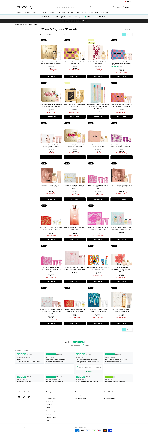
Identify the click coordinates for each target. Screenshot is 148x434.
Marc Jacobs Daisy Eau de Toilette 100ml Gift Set (75, 63)
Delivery (48, 392)
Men (78, 13)
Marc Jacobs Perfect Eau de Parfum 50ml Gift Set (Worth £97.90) (51, 105)
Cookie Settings (50, 411)
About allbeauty (79, 392)
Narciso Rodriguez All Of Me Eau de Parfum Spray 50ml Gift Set (51, 146)
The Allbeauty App (80, 398)
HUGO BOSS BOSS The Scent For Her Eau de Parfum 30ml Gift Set (51, 186)
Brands (19, 13)
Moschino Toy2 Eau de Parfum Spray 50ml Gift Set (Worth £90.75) (51, 228)
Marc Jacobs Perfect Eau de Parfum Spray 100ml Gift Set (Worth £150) (121, 63)
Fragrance (27, 13)
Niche (97, 13)
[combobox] (74, 7)
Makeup (52, 13)
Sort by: (42, 34)
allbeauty (22, 427)
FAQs (47, 420)
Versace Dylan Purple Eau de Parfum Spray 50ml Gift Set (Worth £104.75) (121, 146)
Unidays (48, 414)
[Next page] (130, 34)
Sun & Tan (104, 13)
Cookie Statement (109, 398)
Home (17, 24)
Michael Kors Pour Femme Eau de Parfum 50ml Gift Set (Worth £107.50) (74, 187)
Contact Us (49, 401)
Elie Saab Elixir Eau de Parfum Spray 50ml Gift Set (98, 63)
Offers (90, 13)
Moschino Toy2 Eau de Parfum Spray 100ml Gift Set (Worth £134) (74, 310)
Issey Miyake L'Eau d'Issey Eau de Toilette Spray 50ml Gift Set (98, 310)
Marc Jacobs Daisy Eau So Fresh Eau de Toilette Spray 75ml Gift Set (121, 105)
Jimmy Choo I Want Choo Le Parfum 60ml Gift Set (74, 105)
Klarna (48, 408)
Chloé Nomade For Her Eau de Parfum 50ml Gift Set (98, 146)
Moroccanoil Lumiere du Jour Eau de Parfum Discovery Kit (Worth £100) (74, 268)
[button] (117, 7)
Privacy (106, 395)
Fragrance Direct (51, 417)
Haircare (44, 13)
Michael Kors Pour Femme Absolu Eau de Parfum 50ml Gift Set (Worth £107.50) (51, 311)
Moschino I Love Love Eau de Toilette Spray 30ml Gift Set (98, 268)
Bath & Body (61, 13)
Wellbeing (71, 13)
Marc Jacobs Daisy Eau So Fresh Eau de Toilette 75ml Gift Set (74, 146)
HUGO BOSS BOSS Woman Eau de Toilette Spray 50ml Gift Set (121, 310)
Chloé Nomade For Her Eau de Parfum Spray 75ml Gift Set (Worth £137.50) (121, 269)
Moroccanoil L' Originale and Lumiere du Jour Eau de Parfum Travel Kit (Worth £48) (98, 106)
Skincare (36, 13)
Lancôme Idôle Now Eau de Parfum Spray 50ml (74, 228)
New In (84, 13)
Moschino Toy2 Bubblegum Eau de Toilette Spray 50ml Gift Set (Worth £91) (51, 269)
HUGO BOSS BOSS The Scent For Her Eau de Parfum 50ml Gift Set (121, 186)
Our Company (79, 395)
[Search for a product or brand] (91, 7)
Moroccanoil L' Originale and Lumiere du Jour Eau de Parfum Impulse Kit (121, 228)
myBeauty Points (51, 398)
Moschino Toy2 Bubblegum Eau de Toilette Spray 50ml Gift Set (98, 228)
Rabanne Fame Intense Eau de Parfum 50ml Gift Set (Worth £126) (51, 63)
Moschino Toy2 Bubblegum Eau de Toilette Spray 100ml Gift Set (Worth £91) (98, 187)
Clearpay (49, 404)
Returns (48, 395)
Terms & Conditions (109, 392)
